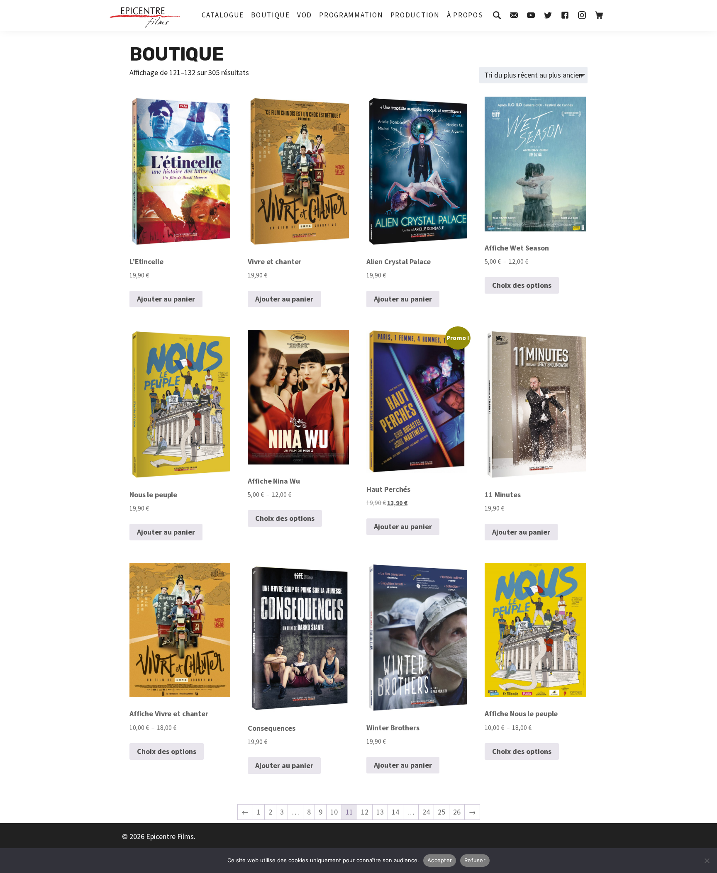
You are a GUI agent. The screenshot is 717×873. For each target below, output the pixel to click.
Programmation (351, 14)
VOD (304, 14)
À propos (465, 14)
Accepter (439, 860)
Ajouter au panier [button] (166, 299)
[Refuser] (706, 860)
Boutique (270, 14)
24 (426, 812)
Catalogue (223, 14)
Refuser (474, 860)
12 (364, 812)
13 (380, 812)
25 (441, 812)
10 (334, 812)
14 (395, 812)
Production (415, 14)
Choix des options (521, 285)
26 (457, 812)
